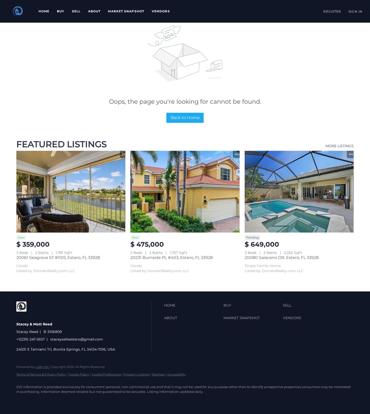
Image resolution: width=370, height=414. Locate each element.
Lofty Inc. (42, 367)
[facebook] (22, 400)
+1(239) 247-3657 (30, 339)
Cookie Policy (78, 374)
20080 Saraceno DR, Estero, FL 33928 (282, 257)
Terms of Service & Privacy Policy (41, 374)
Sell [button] (76, 11)
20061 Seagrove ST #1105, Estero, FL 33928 (58, 257)
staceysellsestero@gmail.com (76, 339)
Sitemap (158, 374)
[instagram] (37, 400)
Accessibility (176, 374)
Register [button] (332, 11)
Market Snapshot (126, 11)
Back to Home (185, 117)
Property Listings (137, 374)
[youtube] (52, 400)
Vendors (161, 11)
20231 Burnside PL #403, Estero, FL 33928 (171, 257)
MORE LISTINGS (339, 146)
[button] (18, 11)
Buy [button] (60, 11)
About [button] (94, 11)
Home (44, 11)
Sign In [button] (355, 11)
